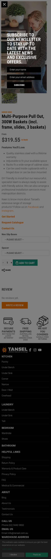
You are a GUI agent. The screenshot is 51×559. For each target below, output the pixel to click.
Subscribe (19, 85)
